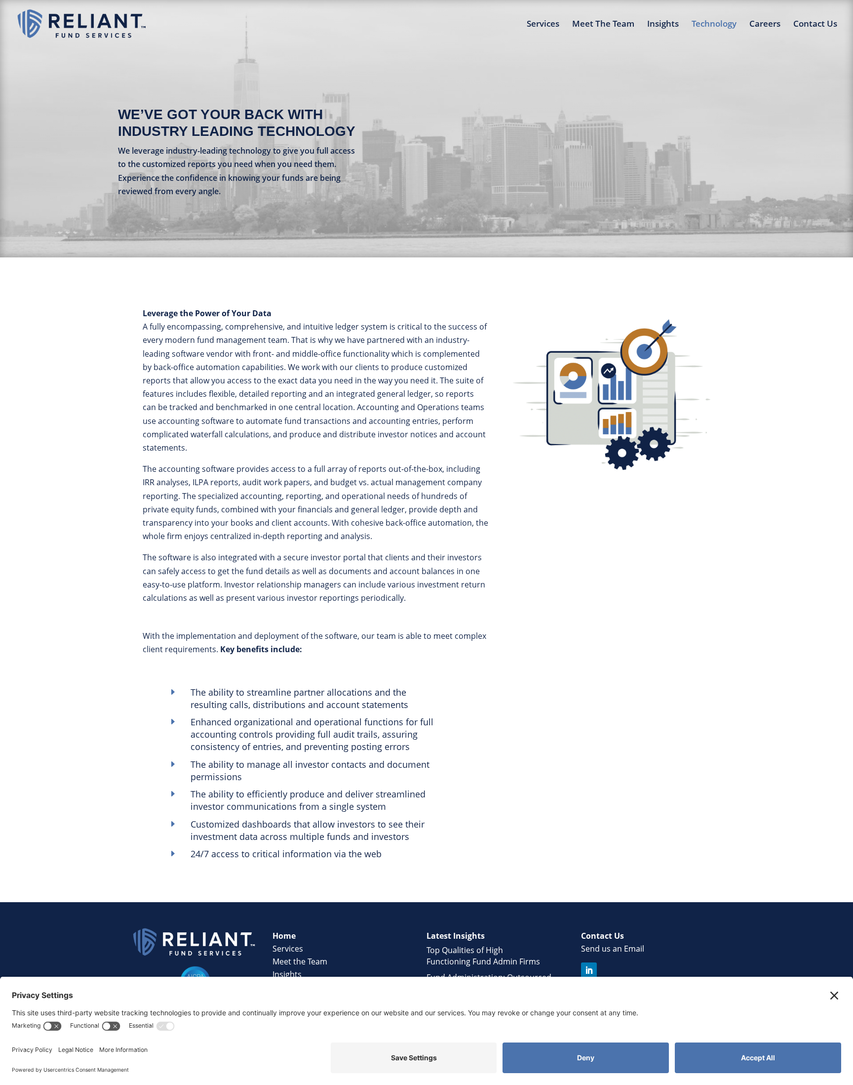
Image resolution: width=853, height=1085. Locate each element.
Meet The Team (603, 24)
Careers (764, 24)
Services (543, 24)
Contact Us (815, 24)
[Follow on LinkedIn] (589, 970)
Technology (714, 24)
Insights (663, 24)
